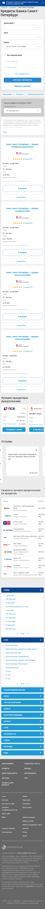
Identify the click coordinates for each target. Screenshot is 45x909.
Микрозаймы (8, 764)
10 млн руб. (10, 603)
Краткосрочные (12, 668)
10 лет (8, 671)
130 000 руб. (11, 614)
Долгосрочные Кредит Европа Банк (20, 660)
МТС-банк (17, 544)
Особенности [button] (10, 734)
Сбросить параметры (22, 80)
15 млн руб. (10, 625)
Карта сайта (6, 814)
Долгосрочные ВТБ (13, 653)
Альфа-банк (35, 413)
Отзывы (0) (27, 159)
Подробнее (30, 886)
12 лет (8, 675)
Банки (6, 42)
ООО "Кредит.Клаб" (21, 573)
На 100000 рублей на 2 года (17, 607)
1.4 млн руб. (10, 621)
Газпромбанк (18, 529)
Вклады (27, 769)
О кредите (22, 188)
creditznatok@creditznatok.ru (26, 853)
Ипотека (5, 778)
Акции (24, 836)
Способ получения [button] (12, 702)
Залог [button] (6, 696)
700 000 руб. (11, 599)
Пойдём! (16, 565)
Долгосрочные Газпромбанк (17, 656)
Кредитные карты (32, 764)
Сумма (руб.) (9, 23)
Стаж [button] (6, 728)
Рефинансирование (35, 94)
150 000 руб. (11, 629)
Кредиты (6, 769)
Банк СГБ (17, 558)
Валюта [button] (7, 709)
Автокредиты (30, 773)
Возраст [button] (7, 721)
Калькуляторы (7, 832)
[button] (22, 110)
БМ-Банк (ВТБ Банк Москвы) (25, 536)
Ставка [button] (7, 740)
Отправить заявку (14, 430)
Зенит (15, 514)
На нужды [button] (8, 746)
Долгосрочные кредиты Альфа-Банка (21, 649)
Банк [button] (6, 753)
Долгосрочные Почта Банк (16, 664)
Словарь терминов (8, 828)
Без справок (12, 61)
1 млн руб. (10, 610)
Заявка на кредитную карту (32, 825)
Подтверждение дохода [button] (14, 690)
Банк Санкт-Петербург (16, 46)
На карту (19, 94)
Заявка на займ (28, 821)
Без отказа (12, 67)
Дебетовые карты (9, 773)
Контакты (5, 800)
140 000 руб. (11, 618)
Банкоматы (26, 804)
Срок (6, 33)
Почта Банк (18, 522)
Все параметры (21, 74)
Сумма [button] (7, 590)
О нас (4, 796)
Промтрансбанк (19, 550)
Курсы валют (27, 807)
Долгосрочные (12, 645)
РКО (26, 778)
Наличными (7, 94)
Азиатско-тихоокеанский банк (23, 507)
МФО (4, 817)
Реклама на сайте (8, 804)
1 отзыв (23, 413)
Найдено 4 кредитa (22, 86)
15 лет (8, 679)
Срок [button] (6, 640)
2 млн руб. (10, 595)
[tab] (22, 590)
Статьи (24, 832)
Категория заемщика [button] (13, 715)
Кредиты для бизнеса (7, 784)
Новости (25, 828)
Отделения (26, 800)
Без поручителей (14, 55)
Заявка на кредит (28, 817)
